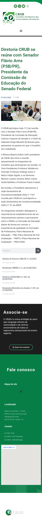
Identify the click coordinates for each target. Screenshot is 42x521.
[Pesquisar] (38, 250)
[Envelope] (23, 6)
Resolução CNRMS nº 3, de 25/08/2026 (19, 268)
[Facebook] (15, 6)
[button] (28, 6)
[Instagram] (19, 6)
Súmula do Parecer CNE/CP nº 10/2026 (19, 259)
